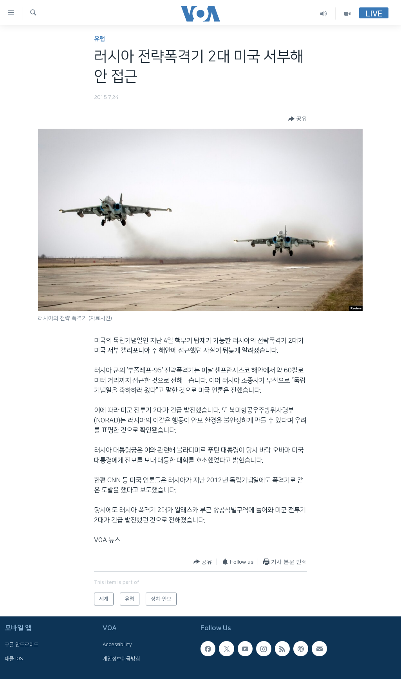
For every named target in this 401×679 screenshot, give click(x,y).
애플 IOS (14, 658)
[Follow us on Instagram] (263, 648)
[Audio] (324, 13)
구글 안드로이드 (22, 644)
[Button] (297, 119)
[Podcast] (300, 648)
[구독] (319, 648)
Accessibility (117, 644)
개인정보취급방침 (121, 658)
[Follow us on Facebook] (207, 648)
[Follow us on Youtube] (245, 648)
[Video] (347, 13)
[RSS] (282, 648)
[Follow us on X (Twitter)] (226, 648)
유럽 (99, 39)
